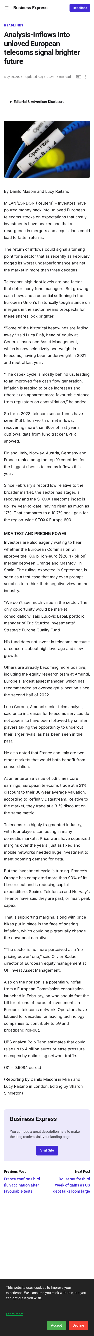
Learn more (14, 1314)
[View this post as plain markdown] (78, 76)
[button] (6, 8)
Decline (78, 1325)
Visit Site (47, 1150)
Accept (56, 1325)
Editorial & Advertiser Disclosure (39, 102)
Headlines (80, 8)
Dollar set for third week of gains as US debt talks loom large (71, 1185)
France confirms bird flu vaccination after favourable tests (22, 1185)
